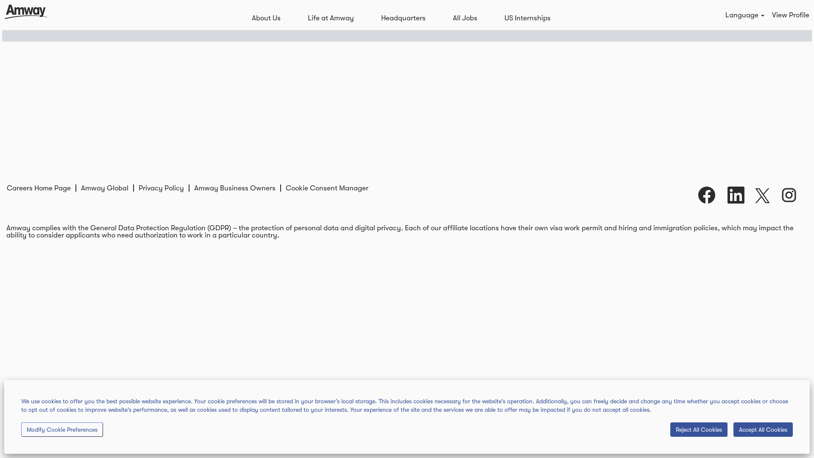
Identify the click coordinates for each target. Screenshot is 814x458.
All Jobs (465, 18)
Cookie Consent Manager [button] (327, 188)
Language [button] (742, 15)
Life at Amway (331, 18)
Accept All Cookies (763, 429)
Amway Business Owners (235, 188)
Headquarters (403, 18)
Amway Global (104, 188)
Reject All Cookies (699, 429)
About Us (266, 18)
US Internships (528, 18)
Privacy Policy (161, 188)
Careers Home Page (39, 188)
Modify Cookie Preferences (62, 429)
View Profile (790, 15)
